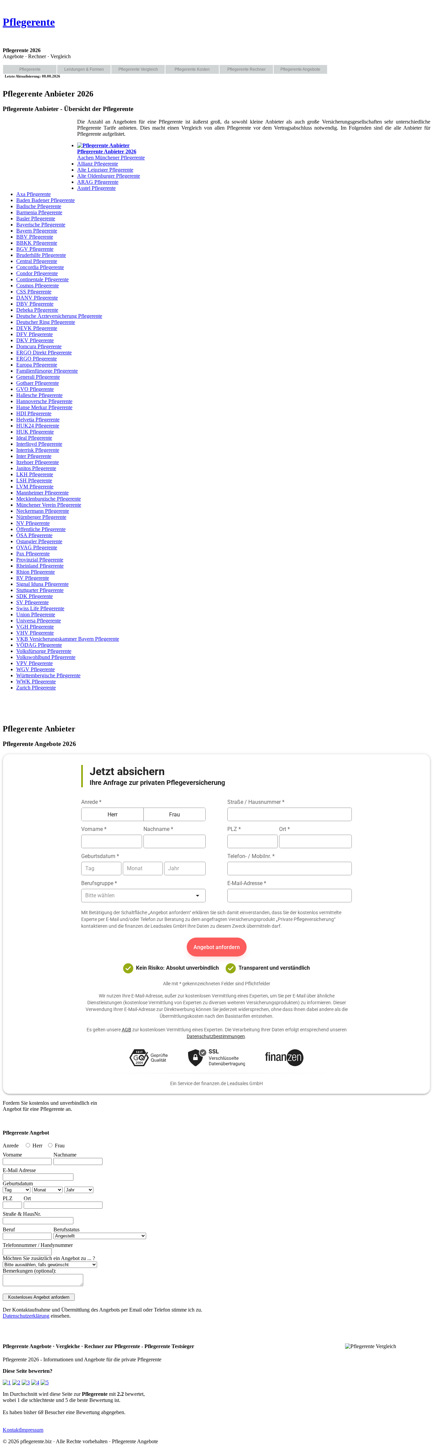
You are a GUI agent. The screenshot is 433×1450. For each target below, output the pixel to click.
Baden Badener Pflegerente (45, 200)
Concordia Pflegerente (40, 267)
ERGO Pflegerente (36, 358)
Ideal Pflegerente (34, 438)
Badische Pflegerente (38, 206)
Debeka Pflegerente (37, 310)
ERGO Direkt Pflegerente (44, 352)
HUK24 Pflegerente (37, 426)
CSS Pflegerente (33, 291)
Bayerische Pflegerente (40, 224)
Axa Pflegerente (33, 194)
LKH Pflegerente (34, 474)
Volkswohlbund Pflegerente (45, 657)
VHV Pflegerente (35, 633)
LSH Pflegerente (34, 480)
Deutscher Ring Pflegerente (45, 322)
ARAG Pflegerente (97, 182)
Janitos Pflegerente (36, 468)
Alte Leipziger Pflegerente (105, 170)
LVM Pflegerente (34, 486)
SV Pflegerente (32, 602)
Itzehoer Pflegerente (37, 462)
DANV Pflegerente (37, 298)
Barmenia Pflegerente (39, 212)
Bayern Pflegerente (36, 231)
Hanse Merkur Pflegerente (44, 407)
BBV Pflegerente (34, 237)
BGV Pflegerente (34, 249)
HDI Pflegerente (33, 413)
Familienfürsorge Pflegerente (47, 371)
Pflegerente (29, 22)
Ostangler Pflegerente (39, 541)
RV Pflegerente (32, 578)
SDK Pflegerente (34, 596)
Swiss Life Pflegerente (40, 608)
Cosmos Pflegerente (37, 285)
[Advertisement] (36, 152)
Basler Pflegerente (35, 218)
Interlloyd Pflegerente (39, 444)
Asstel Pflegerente (96, 188)
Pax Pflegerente (33, 553)
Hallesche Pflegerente (39, 395)
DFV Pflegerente (34, 334)
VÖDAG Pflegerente (39, 645)
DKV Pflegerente (35, 340)
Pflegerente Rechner (246, 69)
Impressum (31, 1430)
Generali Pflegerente (38, 377)
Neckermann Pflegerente (42, 511)
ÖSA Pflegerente (34, 535)
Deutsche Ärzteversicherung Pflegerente (59, 316)
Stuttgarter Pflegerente (40, 590)
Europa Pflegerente (36, 365)
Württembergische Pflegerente (48, 675)
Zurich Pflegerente (36, 687)
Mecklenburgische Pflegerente (48, 499)
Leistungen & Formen (84, 69)
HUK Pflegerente (35, 432)
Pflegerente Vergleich (138, 69)
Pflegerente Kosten (192, 69)
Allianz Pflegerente (97, 164)
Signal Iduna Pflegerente (42, 584)
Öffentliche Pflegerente (41, 529)
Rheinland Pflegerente (40, 566)
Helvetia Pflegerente (38, 419)
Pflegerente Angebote (300, 69)
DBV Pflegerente (34, 304)
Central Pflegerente (36, 261)
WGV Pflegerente (35, 669)
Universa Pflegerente (38, 620)
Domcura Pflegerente (39, 346)
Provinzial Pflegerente (39, 560)
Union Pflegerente (35, 614)
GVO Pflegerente (35, 389)
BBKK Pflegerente (36, 243)
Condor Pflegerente (37, 273)
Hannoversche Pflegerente (44, 401)
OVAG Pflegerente (36, 547)
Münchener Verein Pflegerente (48, 505)
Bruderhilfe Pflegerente (41, 255)
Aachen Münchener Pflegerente (111, 154)
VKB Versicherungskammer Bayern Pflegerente (67, 639)
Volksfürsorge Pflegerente (43, 651)
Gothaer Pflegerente (37, 383)
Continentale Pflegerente (42, 279)
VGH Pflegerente (35, 627)
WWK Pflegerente (36, 681)
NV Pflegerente (33, 523)
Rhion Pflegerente (35, 572)
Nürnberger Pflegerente (41, 517)
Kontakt (11, 1430)
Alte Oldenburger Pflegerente (108, 176)
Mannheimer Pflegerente (42, 493)
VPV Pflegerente (34, 663)
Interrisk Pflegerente (37, 450)
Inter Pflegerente (33, 456)
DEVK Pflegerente (36, 328)
